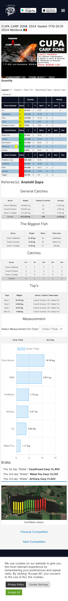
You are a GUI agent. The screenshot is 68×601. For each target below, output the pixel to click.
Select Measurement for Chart (20, 329)
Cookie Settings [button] (38, 584)
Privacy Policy (16, 584)
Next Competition (34, 541)
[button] (63, 10)
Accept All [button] (14, 592)
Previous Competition (34, 532)
